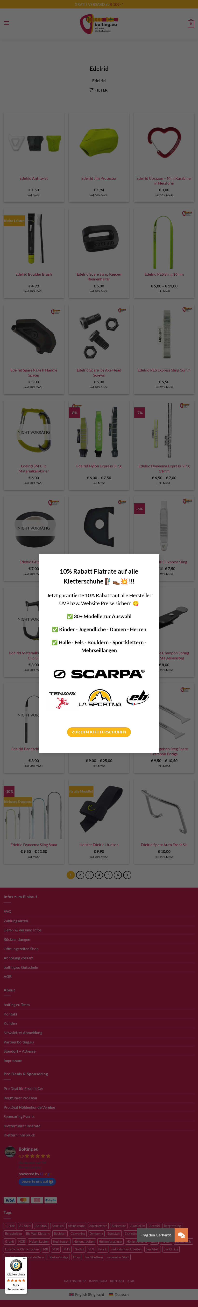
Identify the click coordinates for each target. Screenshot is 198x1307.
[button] (181, 1235)
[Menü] (24, 1259)
